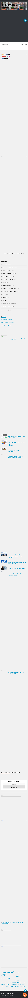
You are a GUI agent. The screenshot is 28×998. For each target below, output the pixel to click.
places (11, 982)
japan (20, 978)
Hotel (17, 976)
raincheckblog (11, 993)
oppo (20, 980)
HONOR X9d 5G (11, 976)
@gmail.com (15, 254)
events (16, 973)
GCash (13, 975)
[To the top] (25, 990)
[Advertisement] (14, 25)
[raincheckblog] (14, 6)
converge (11, 971)
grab (18, 975)
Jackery (17, 978)
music (16, 980)
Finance (20, 973)
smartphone (12, 984)
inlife (21, 977)
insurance (13, 978)
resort (16, 982)
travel (23, 986)
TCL (23, 984)
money (11, 981)
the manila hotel (18, 986)
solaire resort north (18, 984)
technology (10, 986)
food (23, 973)
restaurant (22, 983)
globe (16, 975)
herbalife (21, 975)
